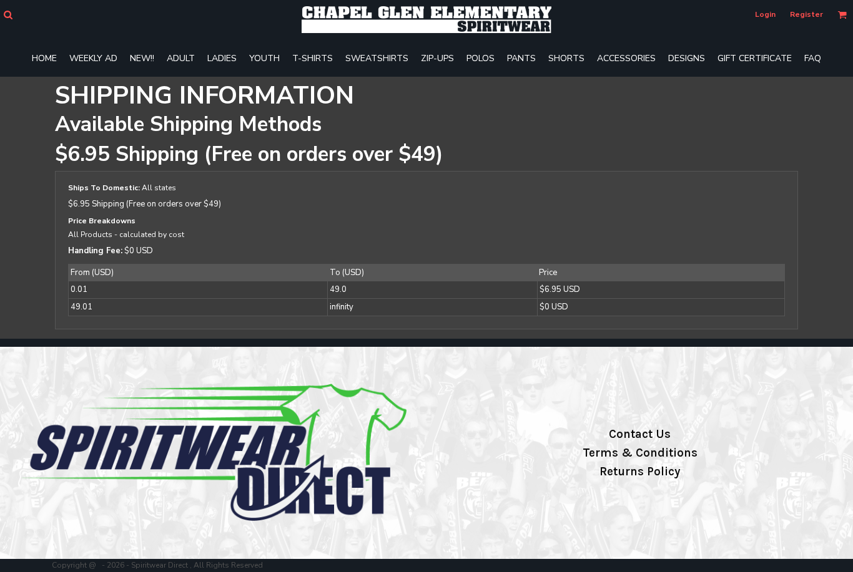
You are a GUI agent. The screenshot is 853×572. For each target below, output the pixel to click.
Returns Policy (639, 471)
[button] (7, 14)
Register (806, 14)
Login (765, 14)
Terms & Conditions (640, 453)
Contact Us (640, 434)
